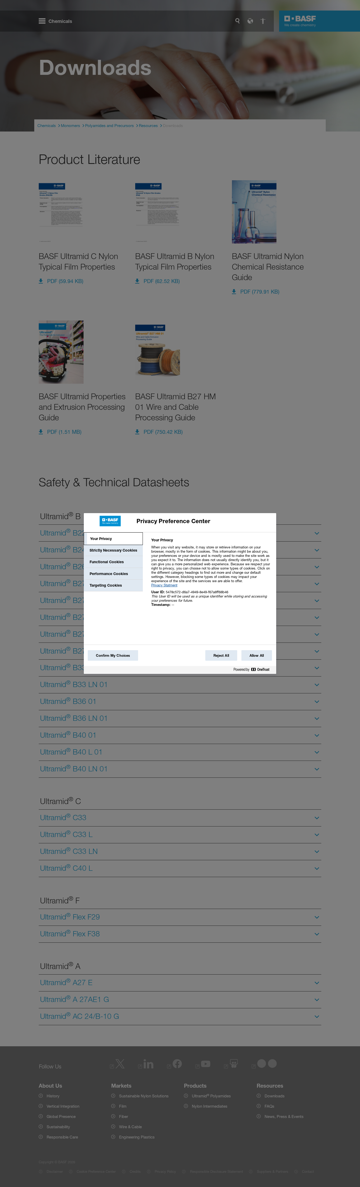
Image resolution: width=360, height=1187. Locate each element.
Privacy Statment (164, 585)
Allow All (257, 655)
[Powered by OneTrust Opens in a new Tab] (253, 670)
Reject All (221, 655)
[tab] (113, 538)
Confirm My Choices (113, 655)
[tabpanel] (211, 575)
